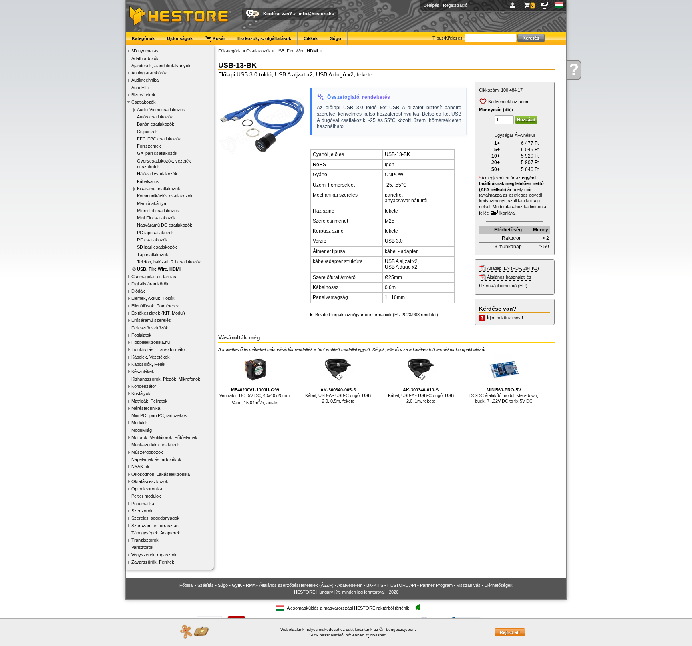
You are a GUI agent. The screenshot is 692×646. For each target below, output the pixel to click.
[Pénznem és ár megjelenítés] (544, 5)
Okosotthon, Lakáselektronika (160, 474)
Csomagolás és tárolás (153, 276)
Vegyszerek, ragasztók (154, 554)
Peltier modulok (146, 496)
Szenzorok (142, 510)
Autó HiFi (140, 87)
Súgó (335, 38)
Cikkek (311, 38)
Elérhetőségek (499, 585)
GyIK (237, 585)
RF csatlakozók (152, 239)
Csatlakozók (143, 102)
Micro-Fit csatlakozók (158, 210)
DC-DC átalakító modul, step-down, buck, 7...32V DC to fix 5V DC (503, 395)
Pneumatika (142, 503)
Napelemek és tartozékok (156, 459)
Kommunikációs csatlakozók (165, 195)
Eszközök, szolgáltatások (264, 38)
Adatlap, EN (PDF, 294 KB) (513, 268)
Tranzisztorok (145, 540)
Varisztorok (142, 547)
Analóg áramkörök (149, 72)
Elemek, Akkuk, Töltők (153, 298)
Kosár (218, 38)
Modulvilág (141, 430)
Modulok (139, 422)
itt (367, 635)
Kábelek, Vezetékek (150, 357)
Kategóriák (143, 38)
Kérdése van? (277, 13)
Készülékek (142, 371)
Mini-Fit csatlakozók (156, 217)
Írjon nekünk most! (505, 317)
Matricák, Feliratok (149, 401)
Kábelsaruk (148, 181)
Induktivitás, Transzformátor (158, 349)
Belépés (431, 5)
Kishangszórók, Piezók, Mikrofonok (165, 379)
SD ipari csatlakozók (157, 247)
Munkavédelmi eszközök (155, 444)
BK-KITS (374, 585)
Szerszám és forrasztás (155, 525)
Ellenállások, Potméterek (155, 305)
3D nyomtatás (145, 50)
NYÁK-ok (140, 466)
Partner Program (436, 585)
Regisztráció (455, 5)
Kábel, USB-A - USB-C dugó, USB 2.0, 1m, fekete (421, 395)
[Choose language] (559, 5)
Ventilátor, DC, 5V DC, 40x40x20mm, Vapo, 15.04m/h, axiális (255, 396)
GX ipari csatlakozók (157, 153)
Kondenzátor (143, 386)
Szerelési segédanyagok (155, 518)
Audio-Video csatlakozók (161, 109)
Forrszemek (149, 146)
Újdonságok (180, 38)
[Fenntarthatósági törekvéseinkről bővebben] (417, 608)
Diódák (138, 291)
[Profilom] (514, 5)
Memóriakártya (151, 203)
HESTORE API (401, 585)
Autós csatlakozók (155, 116)
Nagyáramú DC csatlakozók (164, 225)
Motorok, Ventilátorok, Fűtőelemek (164, 437)
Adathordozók (145, 58)
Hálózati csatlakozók (157, 173)
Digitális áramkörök (150, 283)
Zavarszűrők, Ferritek (152, 562)
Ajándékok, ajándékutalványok (161, 65)
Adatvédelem (349, 585)
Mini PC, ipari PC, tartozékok (159, 415)
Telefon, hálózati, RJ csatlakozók (169, 261)
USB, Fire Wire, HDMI (159, 269)
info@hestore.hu (316, 13)
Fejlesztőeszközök (149, 327)
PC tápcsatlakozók (155, 232)
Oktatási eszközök (149, 481)
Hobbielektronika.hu (150, 342)
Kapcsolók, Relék (148, 364)
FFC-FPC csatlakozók (159, 138)
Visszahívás (469, 585)
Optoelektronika (146, 488)
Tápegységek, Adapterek (155, 532)
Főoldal (186, 585)
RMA (250, 585)
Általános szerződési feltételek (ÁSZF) (296, 585)
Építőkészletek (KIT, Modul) (158, 313)
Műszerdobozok (147, 452)
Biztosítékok (143, 94)
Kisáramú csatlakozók (158, 188)
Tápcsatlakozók (152, 254)
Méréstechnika (145, 408)
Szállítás (205, 585)
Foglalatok (141, 335)
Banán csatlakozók (155, 124)
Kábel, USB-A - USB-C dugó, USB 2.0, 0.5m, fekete (338, 395)
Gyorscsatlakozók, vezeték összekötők (164, 163)
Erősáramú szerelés (151, 320)
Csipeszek (147, 131)
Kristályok (141, 393)
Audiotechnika (145, 80)
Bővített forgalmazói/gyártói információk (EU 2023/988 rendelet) (376, 314)
